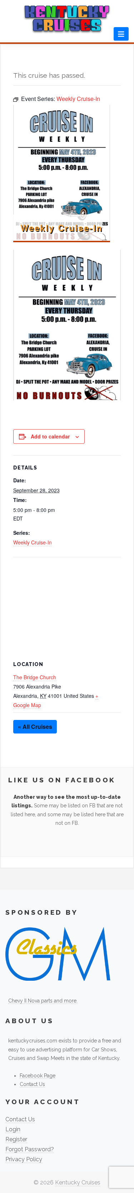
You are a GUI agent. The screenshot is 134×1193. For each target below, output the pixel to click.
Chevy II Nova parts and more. (43, 1001)
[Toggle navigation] (121, 34)
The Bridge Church (34, 677)
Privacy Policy (23, 1159)
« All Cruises (35, 726)
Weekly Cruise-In (32, 542)
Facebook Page (37, 1075)
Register (16, 1139)
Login (12, 1129)
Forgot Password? (29, 1149)
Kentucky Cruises (77, 1182)
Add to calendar (50, 436)
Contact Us (32, 1084)
